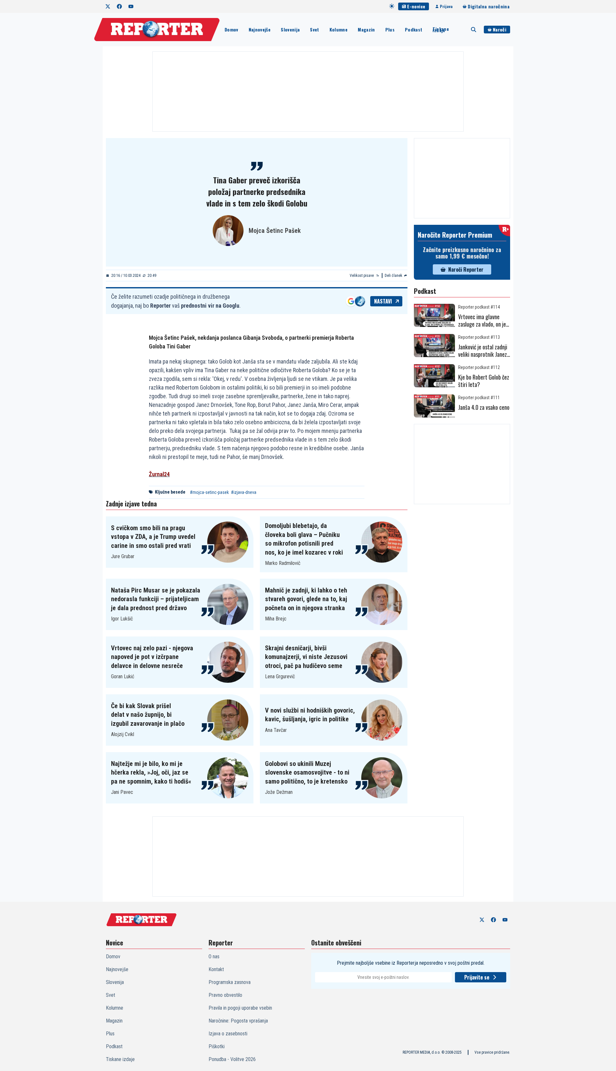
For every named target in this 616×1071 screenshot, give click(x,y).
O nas (214, 956)
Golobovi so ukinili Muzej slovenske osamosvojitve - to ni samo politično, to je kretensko (307, 772)
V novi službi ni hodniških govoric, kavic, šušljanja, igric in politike (310, 715)
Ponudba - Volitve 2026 (232, 1059)
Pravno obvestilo (225, 995)
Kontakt (216, 969)
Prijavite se (476, 977)
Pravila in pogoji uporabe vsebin (240, 1008)
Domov (231, 29)
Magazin (366, 29)
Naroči (499, 29)
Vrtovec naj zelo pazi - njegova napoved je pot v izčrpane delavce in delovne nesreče (152, 657)
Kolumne (338, 29)
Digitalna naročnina (488, 6)
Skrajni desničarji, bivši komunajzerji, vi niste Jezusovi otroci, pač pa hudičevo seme (306, 657)
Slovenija (290, 29)
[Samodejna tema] (392, 6)
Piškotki (217, 1046)
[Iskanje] (473, 29)
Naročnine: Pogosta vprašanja (238, 1021)
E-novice (416, 6)
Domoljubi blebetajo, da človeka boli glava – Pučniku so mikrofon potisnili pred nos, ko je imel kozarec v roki (304, 539)
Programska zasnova (230, 982)
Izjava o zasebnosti (228, 1034)
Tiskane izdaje (440, 29)
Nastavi (383, 301)
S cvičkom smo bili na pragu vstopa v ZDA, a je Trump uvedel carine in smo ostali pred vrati (153, 536)
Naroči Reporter (465, 269)
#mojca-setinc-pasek (209, 492)
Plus (390, 29)
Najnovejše (260, 29)
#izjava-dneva (243, 492)
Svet (314, 29)
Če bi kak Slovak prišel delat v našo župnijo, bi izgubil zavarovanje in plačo (147, 714)
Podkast (413, 29)
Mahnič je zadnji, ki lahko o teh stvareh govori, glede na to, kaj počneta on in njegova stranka (306, 599)
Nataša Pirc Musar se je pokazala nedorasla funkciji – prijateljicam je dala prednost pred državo (155, 599)
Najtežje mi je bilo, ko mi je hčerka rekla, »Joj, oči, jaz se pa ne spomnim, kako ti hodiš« (151, 772)
